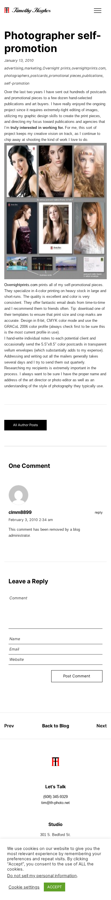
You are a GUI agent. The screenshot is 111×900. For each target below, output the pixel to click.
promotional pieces (65, 75)
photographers (16, 75)
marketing (33, 68)
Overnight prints (57, 68)
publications (92, 75)
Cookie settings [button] (24, 887)
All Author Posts (25, 425)
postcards (39, 75)
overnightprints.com (89, 68)
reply (98, 512)
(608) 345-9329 (55, 797)
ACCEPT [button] (54, 887)
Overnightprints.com (21, 285)
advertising (13, 68)
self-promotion (16, 83)
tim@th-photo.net (55, 803)
